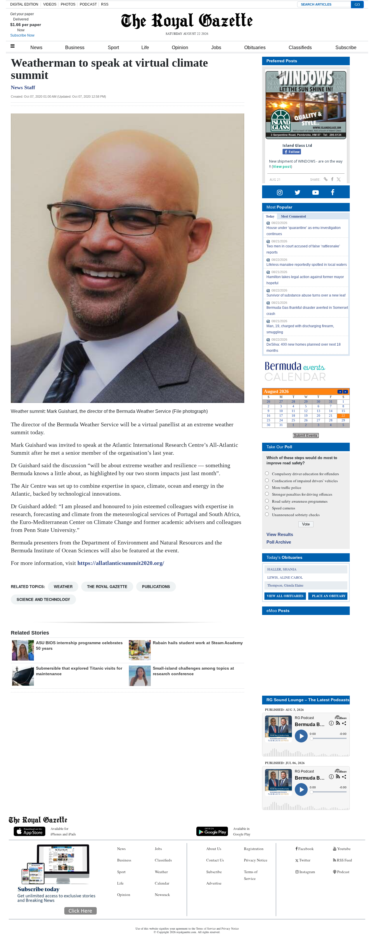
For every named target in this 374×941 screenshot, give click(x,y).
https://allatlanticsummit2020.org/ (120, 563)
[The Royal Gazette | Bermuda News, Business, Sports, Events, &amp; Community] (187, 21)
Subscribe (345, 47)
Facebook (305, 848)
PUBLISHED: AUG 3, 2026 (284, 709)
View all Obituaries (285, 596)
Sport (113, 47)
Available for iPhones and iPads (63, 831)
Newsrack (162, 894)
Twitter (304, 860)
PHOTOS (68, 4)
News (36, 47)
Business (74, 47)
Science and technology (43, 599)
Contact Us (215, 860)
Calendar (162, 883)
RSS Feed (344, 860)
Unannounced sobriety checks (296, 514)
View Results (279, 534)
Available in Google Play (241, 831)
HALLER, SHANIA (282, 569)
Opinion (180, 47)
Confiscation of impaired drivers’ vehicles (305, 480)
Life (145, 47)
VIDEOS (49, 4)
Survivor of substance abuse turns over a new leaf (305, 295)
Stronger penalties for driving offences (302, 494)
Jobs (216, 47)
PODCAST (88, 4)
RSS (104, 4)
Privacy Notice (255, 860)
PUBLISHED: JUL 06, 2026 (285, 763)
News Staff (23, 87)
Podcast (342, 871)
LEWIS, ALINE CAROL (285, 577)
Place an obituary (329, 596)
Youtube (343, 848)
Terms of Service (250, 875)
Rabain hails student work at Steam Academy (198, 642)
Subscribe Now (22, 35)
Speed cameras (283, 508)
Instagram (307, 871)
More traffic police (286, 487)
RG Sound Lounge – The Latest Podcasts (307, 699)
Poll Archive (278, 542)
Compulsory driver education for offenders (305, 473)
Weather (63, 586)
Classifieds (300, 47)
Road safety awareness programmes (300, 501)
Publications (156, 586)
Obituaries (255, 47)
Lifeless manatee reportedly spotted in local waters (306, 265)
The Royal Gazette (107, 586)
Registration (254, 848)
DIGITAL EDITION (24, 4)
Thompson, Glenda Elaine (285, 585)
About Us (213, 848)
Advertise (213, 883)
